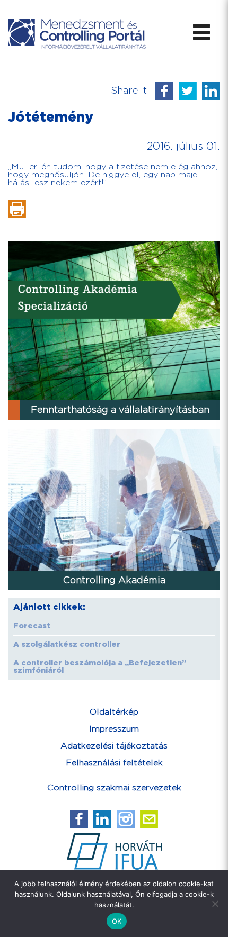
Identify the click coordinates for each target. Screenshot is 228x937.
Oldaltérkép (114, 712)
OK (117, 921)
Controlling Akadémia (114, 580)
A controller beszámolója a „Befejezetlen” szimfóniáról (99, 667)
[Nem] (214, 903)
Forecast (31, 626)
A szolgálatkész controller (66, 644)
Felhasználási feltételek (114, 763)
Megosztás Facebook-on (164, 91)
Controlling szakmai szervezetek (114, 788)
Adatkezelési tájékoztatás (114, 746)
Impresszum (114, 729)
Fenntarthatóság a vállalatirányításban (120, 410)
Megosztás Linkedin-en (211, 91)
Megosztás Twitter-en (188, 91)
